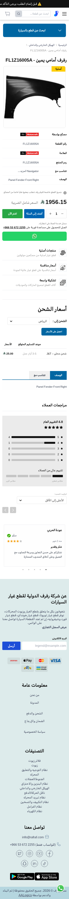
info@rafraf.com (33, 837)
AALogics (25, 895)
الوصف (63, 179)
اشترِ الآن (12, 213)
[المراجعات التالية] (13, 510)
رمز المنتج (61, 162)
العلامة (63, 153)
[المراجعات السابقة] (5, 510)
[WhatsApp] (34, 236)
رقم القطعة (61, 143)
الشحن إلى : (60, 321)
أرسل (11, 646)
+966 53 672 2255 (14, 227)
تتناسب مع (61, 171)
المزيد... (22, 171)
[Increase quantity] (50, 213)
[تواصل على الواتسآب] (60, 890)
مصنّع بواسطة (59, 134)
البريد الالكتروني (59, 638)
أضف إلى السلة (34, 213)
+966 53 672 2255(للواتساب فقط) (33, 844)
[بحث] (18, 14)
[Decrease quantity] (62, 213)
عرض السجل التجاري (54, 627)
